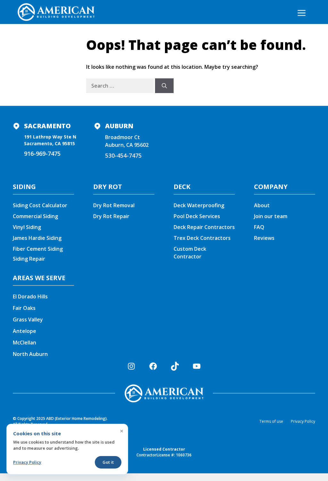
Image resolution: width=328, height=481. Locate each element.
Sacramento (47, 126)
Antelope (24, 331)
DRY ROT (107, 186)
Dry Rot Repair (111, 216)
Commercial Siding (35, 216)
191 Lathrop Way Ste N (50, 137)
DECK (182, 186)
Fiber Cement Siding (38, 248)
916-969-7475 (42, 153)
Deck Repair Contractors (204, 227)
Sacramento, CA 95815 (49, 143)
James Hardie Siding (37, 237)
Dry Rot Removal (114, 205)
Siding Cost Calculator (40, 205)
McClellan (24, 342)
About (262, 205)
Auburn (119, 126)
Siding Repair (29, 258)
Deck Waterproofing (199, 205)
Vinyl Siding (27, 227)
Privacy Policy (303, 421)
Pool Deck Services (197, 216)
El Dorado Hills (30, 296)
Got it (108, 462)
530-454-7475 (123, 155)
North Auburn (30, 354)
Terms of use (271, 421)
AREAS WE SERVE (39, 277)
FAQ (259, 227)
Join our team (270, 216)
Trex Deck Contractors (203, 237)
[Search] (164, 85)
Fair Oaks (24, 307)
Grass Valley (28, 319)
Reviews (264, 237)
